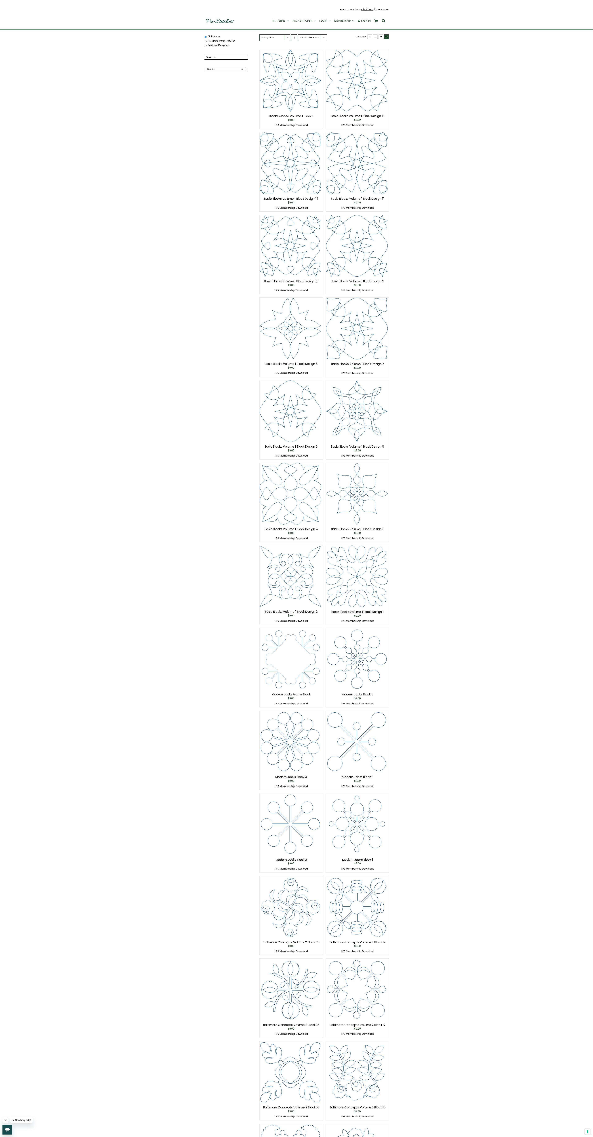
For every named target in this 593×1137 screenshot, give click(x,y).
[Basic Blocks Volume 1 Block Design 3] (357, 465)
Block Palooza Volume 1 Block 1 (291, 116)
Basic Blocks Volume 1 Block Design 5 (357, 446)
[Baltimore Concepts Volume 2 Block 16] (290, 1043)
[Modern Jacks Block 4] (290, 713)
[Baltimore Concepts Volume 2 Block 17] (357, 960)
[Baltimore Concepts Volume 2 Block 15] (357, 1043)
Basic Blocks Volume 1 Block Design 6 (291, 446)
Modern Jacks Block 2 (291, 860)
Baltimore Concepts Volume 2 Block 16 (291, 1107)
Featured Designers (218, 45)
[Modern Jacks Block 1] (357, 795)
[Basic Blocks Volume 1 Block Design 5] (357, 382)
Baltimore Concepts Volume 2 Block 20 (291, 942)
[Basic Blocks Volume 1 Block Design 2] (290, 547)
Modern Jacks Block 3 (357, 777)
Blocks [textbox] (224, 69)
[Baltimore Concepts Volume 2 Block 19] (357, 878)
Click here (367, 9)
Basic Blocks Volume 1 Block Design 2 (291, 612)
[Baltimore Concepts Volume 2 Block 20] (290, 878)
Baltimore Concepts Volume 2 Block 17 (357, 1025)
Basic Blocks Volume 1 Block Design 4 (291, 529)
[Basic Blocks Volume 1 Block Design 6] (290, 382)
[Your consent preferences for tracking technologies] (588, 1132)
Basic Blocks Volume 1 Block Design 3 (357, 529)
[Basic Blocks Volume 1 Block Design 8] (290, 299)
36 (381, 36)
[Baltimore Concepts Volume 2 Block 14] (290, 1126)
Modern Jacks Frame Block (291, 694)
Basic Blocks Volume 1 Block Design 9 (357, 281)
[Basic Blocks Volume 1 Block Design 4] (290, 465)
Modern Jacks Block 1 (357, 860)
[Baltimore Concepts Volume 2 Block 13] (357, 1126)
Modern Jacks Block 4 (291, 777)
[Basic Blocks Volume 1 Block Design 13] (357, 52)
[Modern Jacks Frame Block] (290, 630)
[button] (383, 21)
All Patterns (214, 36)
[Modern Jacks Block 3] (357, 713)
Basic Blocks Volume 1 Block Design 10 (291, 281)
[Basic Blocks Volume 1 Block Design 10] (290, 217)
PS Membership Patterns (221, 41)
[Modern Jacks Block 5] (357, 630)
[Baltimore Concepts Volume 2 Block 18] (290, 960)
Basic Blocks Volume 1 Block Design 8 (291, 364)
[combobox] (226, 69)
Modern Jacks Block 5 (357, 694)
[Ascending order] (294, 37)
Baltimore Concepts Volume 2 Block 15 (358, 1107)
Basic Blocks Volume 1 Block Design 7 (357, 364)
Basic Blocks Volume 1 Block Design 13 (357, 116)
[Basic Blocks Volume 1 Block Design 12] (290, 134)
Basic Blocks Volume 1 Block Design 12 (291, 199)
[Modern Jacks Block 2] (290, 795)
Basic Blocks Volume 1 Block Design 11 (357, 199)
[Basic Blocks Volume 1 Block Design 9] (357, 217)
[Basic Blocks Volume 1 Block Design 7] (357, 299)
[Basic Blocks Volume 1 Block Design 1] (357, 547)
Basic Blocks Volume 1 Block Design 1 (357, 612)
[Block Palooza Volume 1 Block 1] (290, 52)
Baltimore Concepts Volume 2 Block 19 (358, 942)
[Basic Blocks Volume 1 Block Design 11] (357, 134)
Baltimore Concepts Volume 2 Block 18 (291, 1025)
